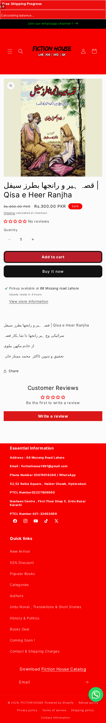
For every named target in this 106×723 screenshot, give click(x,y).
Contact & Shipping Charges (35, 651)
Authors (16, 596)
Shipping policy (82, 710)
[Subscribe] (86, 682)
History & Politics (24, 618)
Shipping (9, 212)
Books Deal (19, 629)
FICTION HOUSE (32, 702)
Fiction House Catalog (63, 669)
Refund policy (88, 702)
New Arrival (20, 551)
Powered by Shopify (59, 702)
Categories (19, 585)
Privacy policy (27, 710)
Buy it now (53, 271)
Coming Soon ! (22, 640)
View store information (28, 301)
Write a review (53, 416)
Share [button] (14, 371)
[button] (9, 51)
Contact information (55, 717)
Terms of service (54, 710)
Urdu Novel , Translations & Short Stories (45, 607)
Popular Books (22, 574)
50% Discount (22, 562)
